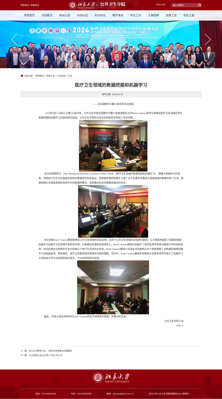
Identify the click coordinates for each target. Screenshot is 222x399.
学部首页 (35, 5)
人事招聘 (153, 15)
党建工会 (171, 15)
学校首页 (24, 5)
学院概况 (47, 15)
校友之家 (188, 15)
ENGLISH (161, 4)
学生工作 (135, 15)
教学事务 (118, 15)
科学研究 (100, 15)
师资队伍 (82, 15)
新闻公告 (64, 15)
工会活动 (61, 76)
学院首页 (29, 15)
